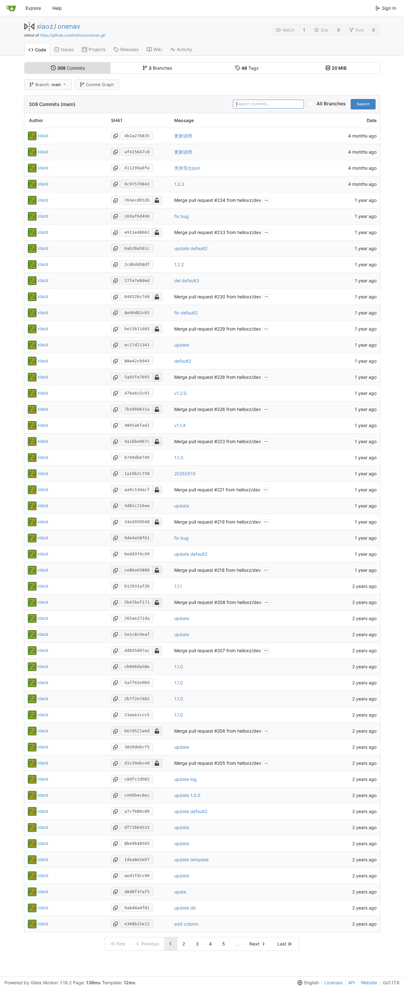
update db (185, 907)
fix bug (181, 216)
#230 (219, 296)
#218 (219, 570)
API (351, 982)
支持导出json (187, 168)
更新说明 (183, 135)
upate (180, 891)
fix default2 (186, 312)
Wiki (157, 49)
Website (369, 982)
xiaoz (45, 26)
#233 (219, 232)
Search (363, 104)
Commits (71, 68)
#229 (219, 328)
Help (57, 8)
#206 (219, 731)
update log (185, 779)
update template (191, 859)
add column (186, 924)
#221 (219, 489)
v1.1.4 (180, 425)
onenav (68, 26)
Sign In (389, 8)
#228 (219, 377)
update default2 (190, 248)
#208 (219, 602)
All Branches (333, 103)
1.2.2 (179, 264)
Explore (33, 8)
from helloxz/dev (243, 200)
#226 (219, 409)
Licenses (333, 982)
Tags (249, 68)
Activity (184, 49)
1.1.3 (178, 457)
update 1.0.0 (187, 795)
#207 (219, 650)
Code (40, 49)
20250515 (185, 473)
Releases (129, 49)
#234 (219, 200)
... (266, 200)
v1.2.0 (180, 393)
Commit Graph (100, 84)
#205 (219, 763)
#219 (219, 521)
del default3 (186, 280)
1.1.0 (178, 666)
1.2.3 (179, 184)
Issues (67, 49)
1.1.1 (178, 586)
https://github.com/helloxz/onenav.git (72, 35)
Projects (97, 49)
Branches (160, 68)
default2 (182, 361)
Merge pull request (194, 200)
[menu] (307, 982)
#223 (219, 441)
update (181, 345)
